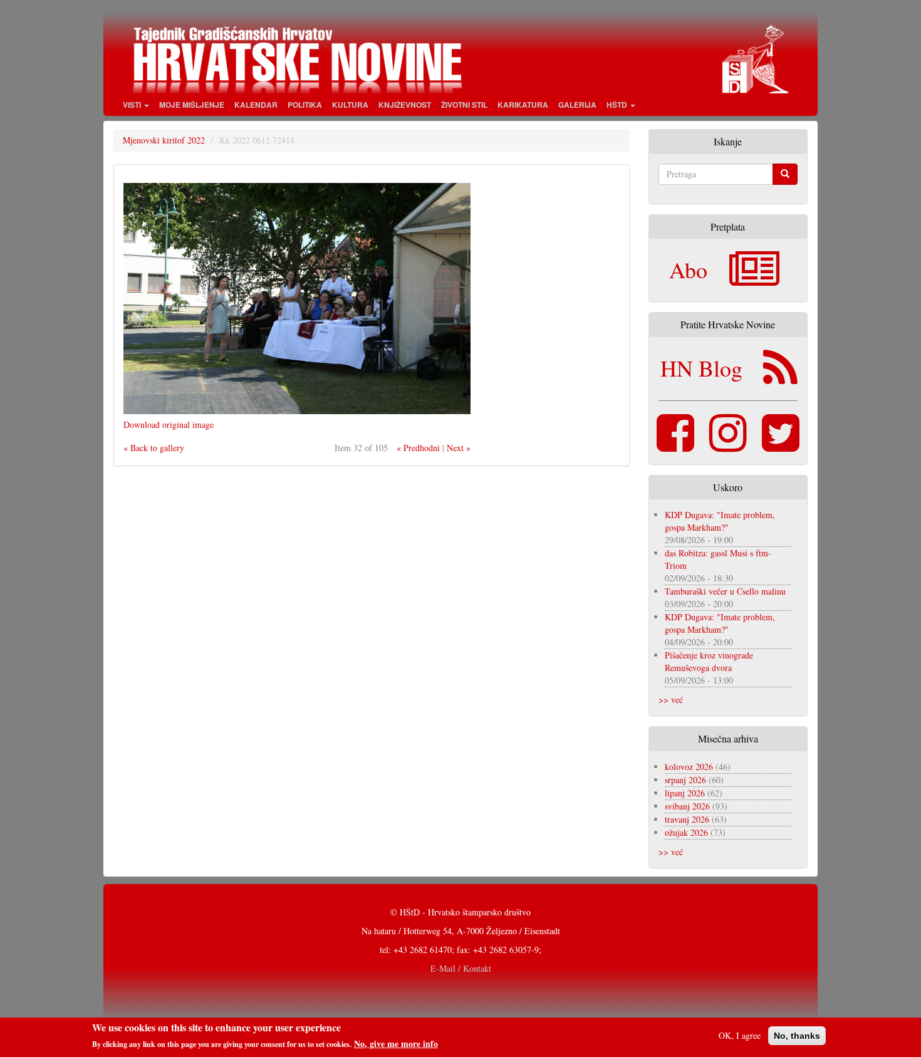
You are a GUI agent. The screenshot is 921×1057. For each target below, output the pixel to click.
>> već (670, 700)
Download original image (168, 424)
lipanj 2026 (685, 793)
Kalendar (256, 104)
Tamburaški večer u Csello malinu (725, 591)
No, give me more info (396, 1044)
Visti (133, 104)
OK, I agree (740, 1035)
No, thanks (797, 1036)
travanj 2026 (687, 819)
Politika (305, 104)
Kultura (350, 104)
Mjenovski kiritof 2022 (164, 140)
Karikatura (522, 104)
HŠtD (617, 104)
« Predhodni (418, 448)
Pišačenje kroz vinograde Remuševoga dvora (709, 661)
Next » (459, 448)
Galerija (577, 104)
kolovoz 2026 (689, 767)
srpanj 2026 (685, 780)
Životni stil (464, 104)
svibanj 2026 (687, 806)
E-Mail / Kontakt (460, 968)
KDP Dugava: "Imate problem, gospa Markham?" (720, 521)
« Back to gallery (153, 448)
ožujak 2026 (686, 832)
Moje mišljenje (191, 104)
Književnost (404, 104)
